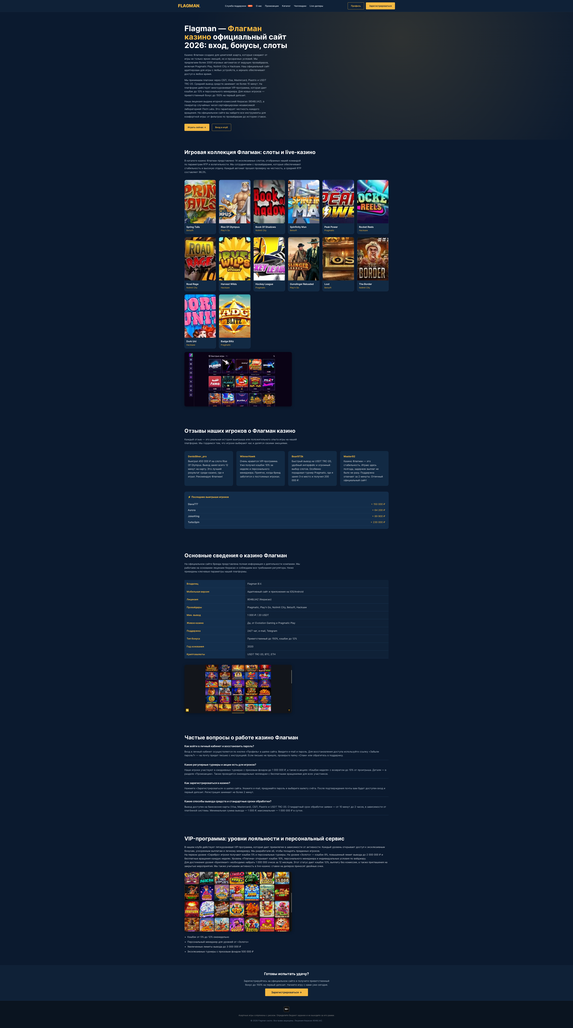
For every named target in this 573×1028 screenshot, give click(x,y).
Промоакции (272, 6)
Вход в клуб (221, 127)
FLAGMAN (189, 5)
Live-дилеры (316, 6)
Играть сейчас (195, 127)
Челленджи (300, 6)
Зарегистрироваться (380, 6)
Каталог (286, 6)
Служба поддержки (238, 6)
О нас (259, 6)
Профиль (356, 6)
